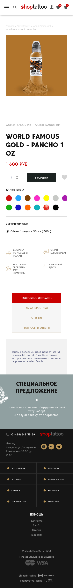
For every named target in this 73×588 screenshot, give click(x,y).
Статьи (36, 529)
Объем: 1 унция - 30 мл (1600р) (31, 231)
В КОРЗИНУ (41, 177)
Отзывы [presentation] (36, 317)
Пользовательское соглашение (36, 556)
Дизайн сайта (27, 575)
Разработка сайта (31, 580)
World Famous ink (18, 124)
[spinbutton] (13, 177)
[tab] (36, 298)
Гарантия (36, 534)
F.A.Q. (36, 525)
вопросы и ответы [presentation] (37, 327)
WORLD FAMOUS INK (47, 124)
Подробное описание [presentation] (36, 297)
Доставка (36, 520)
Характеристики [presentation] (37, 307)
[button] (18, 175)
